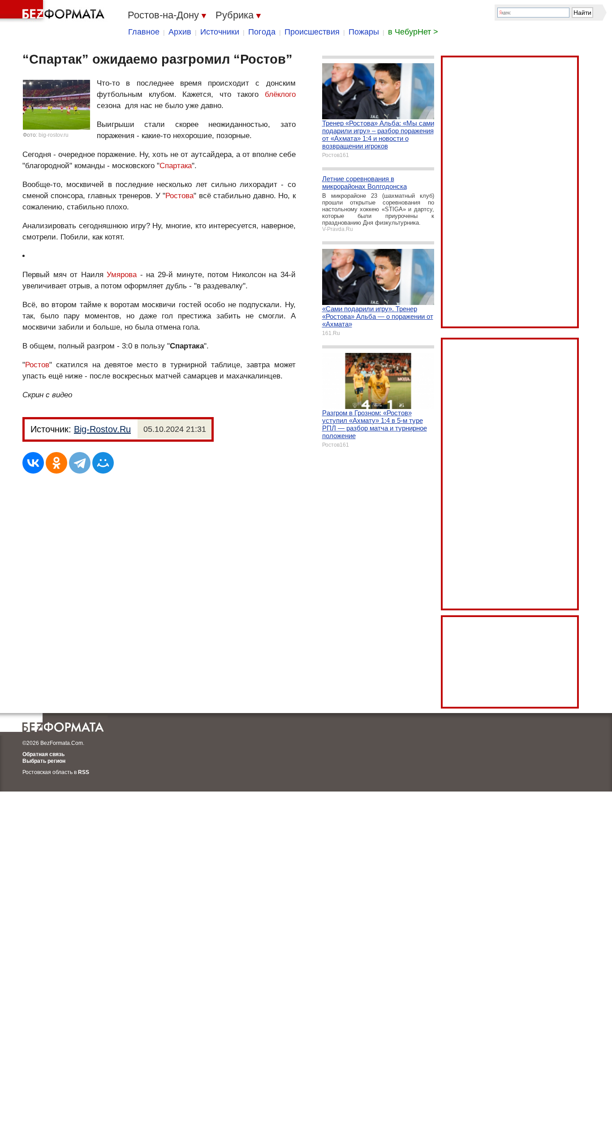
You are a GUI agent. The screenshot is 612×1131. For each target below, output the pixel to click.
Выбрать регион (43, 761)
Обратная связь (43, 754)
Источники (219, 31)
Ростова (179, 195)
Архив (179, 31)
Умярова (122, 274)
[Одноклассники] (56, 463)
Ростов (37, 365)
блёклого (280, 94)
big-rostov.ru (54, 135)
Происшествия (312, 31)
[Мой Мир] (103, 463)
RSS (83, 772)
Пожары (364, 31)
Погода (262, 31)
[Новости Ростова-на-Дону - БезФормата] (54, 11)
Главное (143, 31)
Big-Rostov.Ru (102, 429)
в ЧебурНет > (413, 31)
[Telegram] (80, 463)
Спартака (175, 165)
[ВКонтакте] (33, 463)
